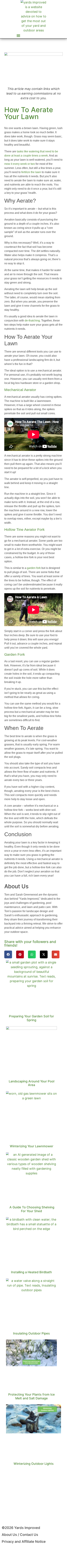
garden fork (34, 567)
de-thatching (32, 320)
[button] (18, 35)
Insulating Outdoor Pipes (31, 1333)
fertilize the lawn (31, 172)
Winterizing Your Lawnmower (31, 1146)
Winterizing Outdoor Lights (34, 1463)
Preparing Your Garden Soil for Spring (31, 1018)
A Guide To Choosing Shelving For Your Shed (31, 1209)
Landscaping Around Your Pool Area (31, 1083)
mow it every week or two (19, 163)
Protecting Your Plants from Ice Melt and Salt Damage (31, 1396)
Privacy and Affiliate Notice (24, 1541)
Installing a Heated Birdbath (31, 1272)
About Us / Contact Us (20, 1535)
